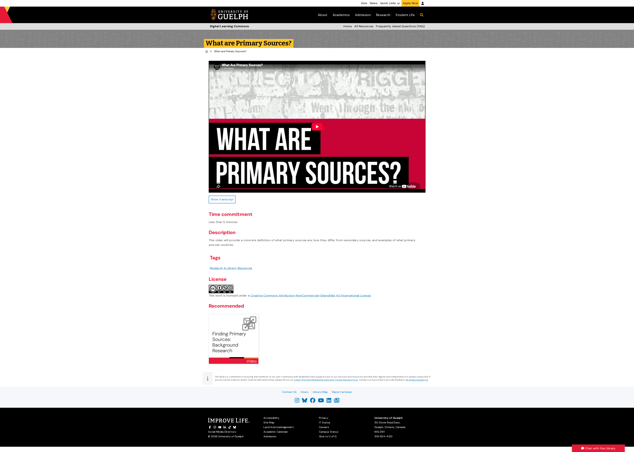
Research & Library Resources (231, 268)
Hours (304, 392)
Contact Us (289, 392)
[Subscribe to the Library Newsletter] (336, 401)
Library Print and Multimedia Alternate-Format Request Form (326, 379)
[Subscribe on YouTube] (321, 401)
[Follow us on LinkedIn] (329, 401)
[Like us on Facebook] (312, 401)
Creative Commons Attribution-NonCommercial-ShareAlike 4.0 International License (310, 296)
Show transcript (222, 199)
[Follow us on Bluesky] (304, 401)
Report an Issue (342, 392)
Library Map (320, 392)
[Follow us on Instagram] (297, 401)
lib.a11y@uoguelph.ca (417, 379)
